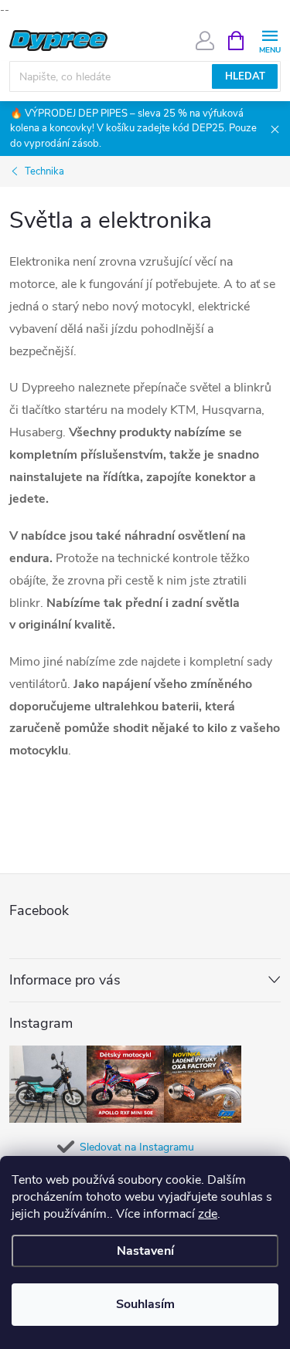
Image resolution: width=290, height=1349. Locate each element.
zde (207, 1213)
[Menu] (269, 39)
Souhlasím (145, 1304)
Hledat (245, 76)
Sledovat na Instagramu (137, 1147)
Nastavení (145, 1250)
